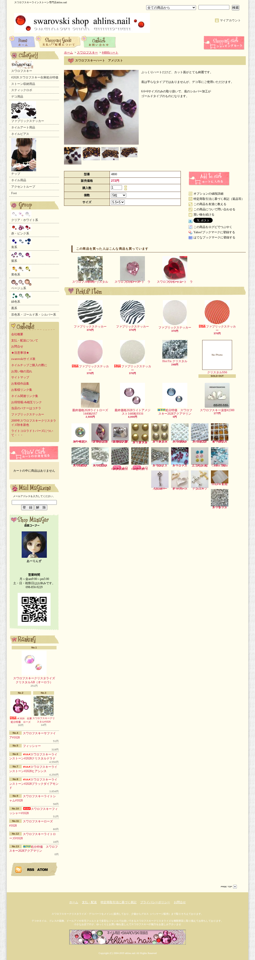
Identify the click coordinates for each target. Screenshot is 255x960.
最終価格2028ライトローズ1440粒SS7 (90, 411)
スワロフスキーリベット (219, 507)
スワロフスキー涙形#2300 (217, 410)
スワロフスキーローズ (179, 465)
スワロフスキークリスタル (159, 465)
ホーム (22, 41)
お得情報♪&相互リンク (26, 402)
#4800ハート (110, 52)
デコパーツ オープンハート (181, 488)
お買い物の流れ (21, 371)
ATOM (42, 869)
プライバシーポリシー (155, 902)
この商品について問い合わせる (214, 209)
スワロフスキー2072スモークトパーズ (219, 441)
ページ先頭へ (229, 887)
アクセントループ (23, 186)
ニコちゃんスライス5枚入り (199, 465)
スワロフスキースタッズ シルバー (159, 441)
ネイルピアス (20, 134)
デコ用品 (17, 96)
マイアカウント (230, 20)
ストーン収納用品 (23, 84)
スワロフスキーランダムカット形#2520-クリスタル (120, 441)
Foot (14, 193)
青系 (14, 247)
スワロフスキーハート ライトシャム (175, 281)
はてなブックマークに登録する (214, 237)
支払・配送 (89, 902)
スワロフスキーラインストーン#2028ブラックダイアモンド (34, 784)
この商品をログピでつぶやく (212, 227)
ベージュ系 (18, 288)
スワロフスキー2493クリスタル (80, 465)
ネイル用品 (18, 180)
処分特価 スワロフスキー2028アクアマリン (175, 411)
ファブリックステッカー (27, 121)
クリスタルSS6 (217, 363)
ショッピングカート (224, 42)
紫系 (14, 261)
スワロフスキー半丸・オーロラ (80, 441)
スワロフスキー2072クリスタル (199, 441)
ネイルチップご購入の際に (29, 365)
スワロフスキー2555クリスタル (100, 465)
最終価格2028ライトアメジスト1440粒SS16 (132, 411)
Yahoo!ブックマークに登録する (214, 232)
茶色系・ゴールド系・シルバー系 (33, 314)
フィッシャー (32, 746)
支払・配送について (58, 41)
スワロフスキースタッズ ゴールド (139, 442)
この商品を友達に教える (209, 204)
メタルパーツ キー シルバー (160, 488)
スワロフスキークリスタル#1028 (43, 720)
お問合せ (98, 41)
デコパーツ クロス (201, 488)
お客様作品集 (20, 383)
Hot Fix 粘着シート (220, 484)
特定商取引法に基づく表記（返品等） (218, 199)
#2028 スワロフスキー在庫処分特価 (34, 77)
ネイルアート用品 (23, 127)
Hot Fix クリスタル (174, 361)
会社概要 (17, 334)
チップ (15, 173)
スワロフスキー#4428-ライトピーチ (140, 468)
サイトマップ (20, 377)
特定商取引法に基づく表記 (118, 902)
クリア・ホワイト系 (24, 220)
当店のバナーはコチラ (26, 408)
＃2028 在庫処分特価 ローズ (21, 720)
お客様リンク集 (21, 390)
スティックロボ (21, 90)
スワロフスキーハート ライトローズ (132, 281)
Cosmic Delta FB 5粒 (220, 465)
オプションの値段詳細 (208, 193)
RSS (31, 869)
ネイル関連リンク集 (24, 396)
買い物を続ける (203, 214)
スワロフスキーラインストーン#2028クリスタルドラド (33, 756)
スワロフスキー (21, 71)
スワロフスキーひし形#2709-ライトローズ (100, 441)
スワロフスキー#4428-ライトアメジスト (120, 468)
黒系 (14, 308)
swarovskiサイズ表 (23, 359)
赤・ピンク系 (20, 233)
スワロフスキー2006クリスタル (179, 441)
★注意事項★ (20, 352)
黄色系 (15, 274)
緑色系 (15, 301)
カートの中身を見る (34, 453)
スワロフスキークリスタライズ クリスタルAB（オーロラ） (35, 680)
